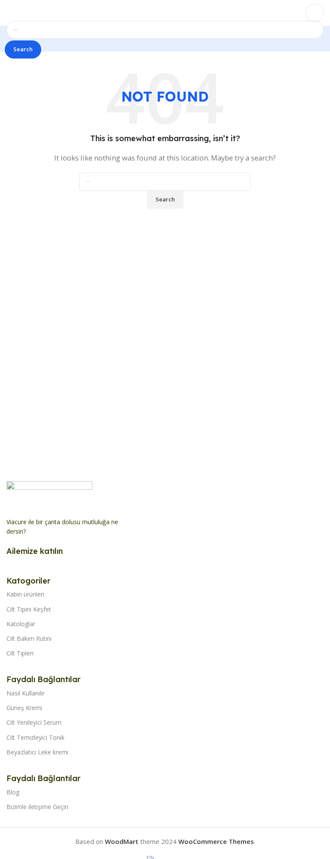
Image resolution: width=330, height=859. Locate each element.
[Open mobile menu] (10, 13)
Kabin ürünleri (25, 594)
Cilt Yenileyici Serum (33, 722)
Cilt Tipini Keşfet (28, 609)
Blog (12, 792)
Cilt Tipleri (20, 653)
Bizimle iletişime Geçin (37, 807)
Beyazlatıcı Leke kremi (37, 752)
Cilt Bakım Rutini (29, 638)
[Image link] (49, 494)
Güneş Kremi (24, 708)
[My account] (314, 13)
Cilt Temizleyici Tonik (35, 737)
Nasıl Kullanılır (25, 693)
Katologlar (20, 624)
